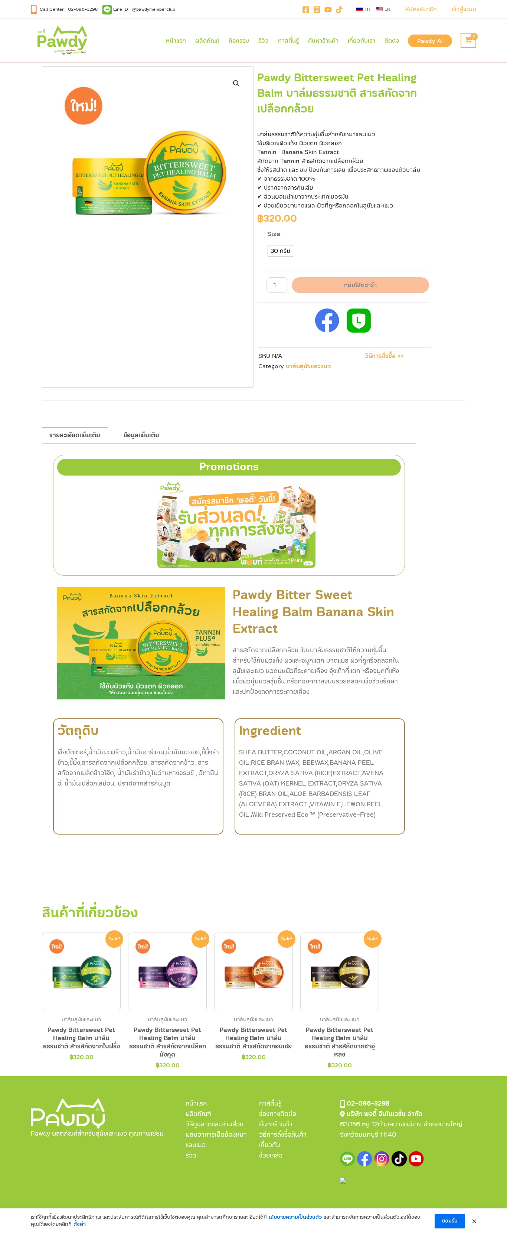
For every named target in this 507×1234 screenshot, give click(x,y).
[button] (421, 9)
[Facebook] (306, 9)
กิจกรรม (239, 41)
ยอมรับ (450, 1221)
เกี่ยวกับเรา (361, 41)
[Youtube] (328, 9)
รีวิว (263, 41)
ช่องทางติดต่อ (277, 1114)
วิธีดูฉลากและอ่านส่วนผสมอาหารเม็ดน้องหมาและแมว (216, 1134)
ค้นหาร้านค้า (323, 41)
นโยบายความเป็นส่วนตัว (295, 1217)
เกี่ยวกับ (269, 1145)
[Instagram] (317, 9)
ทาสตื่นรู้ (288, 41)
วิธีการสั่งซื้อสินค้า (283, 1135)
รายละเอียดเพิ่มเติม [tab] (74, 435)
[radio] (280, 251)
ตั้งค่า (79, 1224)
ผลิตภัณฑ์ (207, 41)
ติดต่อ (392, 41)
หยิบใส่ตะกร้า (360, 285)
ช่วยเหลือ (270, 1155)
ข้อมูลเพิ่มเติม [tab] (141, 435)
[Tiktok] (339, 9)
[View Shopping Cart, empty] (468, 40)
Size (273, 234)
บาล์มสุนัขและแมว (308, 366)
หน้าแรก (176, 41)
